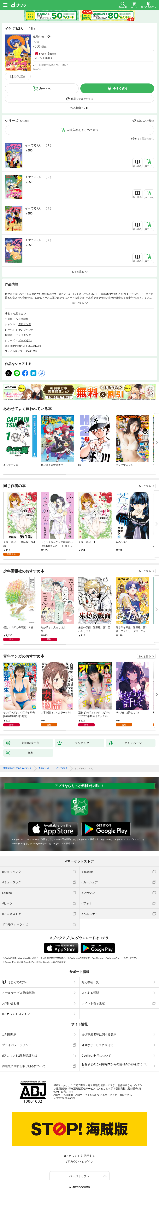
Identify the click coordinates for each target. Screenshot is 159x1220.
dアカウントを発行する (79, 1155)
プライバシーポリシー (16, 1045)
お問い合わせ (10, 1003)
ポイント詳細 (42, 58)
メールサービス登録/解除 (18, 992)
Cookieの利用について (96, 1055)
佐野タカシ (39, 36)
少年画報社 (22, 319)
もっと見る (145, 485)
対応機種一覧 (90, 982)
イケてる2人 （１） (39, 145)
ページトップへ (79, 1176)
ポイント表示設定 (93, 1003)
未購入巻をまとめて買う (83, 130)
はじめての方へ (18, 982)
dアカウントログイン (16, 1013)
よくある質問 (90, 992)
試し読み (20, 76)
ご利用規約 (9, 1034)
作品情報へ (77, 108)
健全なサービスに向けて (97, 1045)
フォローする (48, 36)
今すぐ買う (120, 88)
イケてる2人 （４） (39, 240)
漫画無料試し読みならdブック (17, 768)
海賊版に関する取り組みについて (24, 1066)
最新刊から (148, 138)
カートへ (45, 88)
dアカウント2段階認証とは (19, 1055)
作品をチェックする (82, 98)
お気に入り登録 (145, 120)
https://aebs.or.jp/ (65, 1098)
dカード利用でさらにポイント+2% (49, 65)
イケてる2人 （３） (39, 208)
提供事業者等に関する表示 (99, 1034)
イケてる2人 (25, 340)
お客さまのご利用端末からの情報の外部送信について (115, 1066)
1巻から (135, 138)
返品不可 (37, 69)
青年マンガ (24, 324)
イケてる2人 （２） (39, 177)
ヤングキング (25, 329)
